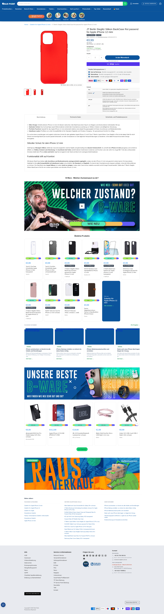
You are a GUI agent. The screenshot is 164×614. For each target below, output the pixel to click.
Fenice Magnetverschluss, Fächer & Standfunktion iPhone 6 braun (91, 311)
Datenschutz (28, 563)
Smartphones (41, 9)
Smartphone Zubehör (30, 518)
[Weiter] (137, 424)
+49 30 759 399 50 (120, 555)
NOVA (124, 275)
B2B (55, 563)
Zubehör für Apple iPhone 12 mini (40, 24)
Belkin (66, 315)
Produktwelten (7, 9)
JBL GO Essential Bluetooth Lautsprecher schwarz (81, 434)
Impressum (27, 558)
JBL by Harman (76, 437)
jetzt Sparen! (82, 449)
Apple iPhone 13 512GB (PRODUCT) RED (56, 434)
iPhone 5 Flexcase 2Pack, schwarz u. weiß (72, 312)
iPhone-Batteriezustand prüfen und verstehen (116, 510)
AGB (25, 555)
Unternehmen (58, 575)
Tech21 (27, 274)
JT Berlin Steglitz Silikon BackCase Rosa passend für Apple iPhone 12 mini (33, 313)
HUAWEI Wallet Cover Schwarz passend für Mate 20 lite (79, 524)
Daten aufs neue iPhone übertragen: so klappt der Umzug (119, 513)
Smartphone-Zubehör (30, 513)
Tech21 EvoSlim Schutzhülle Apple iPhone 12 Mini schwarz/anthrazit (50, 269)
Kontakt (56, 590)
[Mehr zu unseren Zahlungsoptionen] (105, 69)
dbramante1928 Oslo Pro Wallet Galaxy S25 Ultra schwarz (33, 435)
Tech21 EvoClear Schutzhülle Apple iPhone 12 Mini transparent (31, 269)
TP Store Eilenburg (59, 580)
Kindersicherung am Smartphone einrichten (116, 520)
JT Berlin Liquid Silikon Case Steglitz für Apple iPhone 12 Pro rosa (81, 521)
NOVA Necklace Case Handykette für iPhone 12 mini (91, 270)
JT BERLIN (67, 276)
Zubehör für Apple (29, 510)
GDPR (26, 573)
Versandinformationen (60, 558)
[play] (82, 206)
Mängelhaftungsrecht (30, 568)
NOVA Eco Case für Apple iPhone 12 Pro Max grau (78, 526)
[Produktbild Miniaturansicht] (27, 92)
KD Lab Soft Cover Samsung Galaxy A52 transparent (78, 516)
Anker (120, 437)
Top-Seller (97, 9)
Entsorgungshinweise (30, 565)
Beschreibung (41, 117)
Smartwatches (62, 9)
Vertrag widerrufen (32, 593)
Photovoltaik (86, 9)
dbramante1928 (30, 439)
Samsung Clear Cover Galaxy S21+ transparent (76, 538)
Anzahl (88, 53)
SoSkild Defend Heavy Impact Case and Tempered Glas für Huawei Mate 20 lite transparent (80, 513)
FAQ (55, 568)
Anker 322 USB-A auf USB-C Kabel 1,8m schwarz (128, 434)
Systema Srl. (87, 275)
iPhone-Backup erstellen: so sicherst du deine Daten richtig (120, 508)
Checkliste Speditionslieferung (32, 575)
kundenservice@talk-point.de (120, 559)
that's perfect (74, 9)
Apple (50, 437)
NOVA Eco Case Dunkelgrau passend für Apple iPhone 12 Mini (130, 270)
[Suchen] (125, 4)
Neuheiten (18, 9)
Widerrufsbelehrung (30, 560)
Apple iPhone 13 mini (30, 521)
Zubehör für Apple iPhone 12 (32, 508)
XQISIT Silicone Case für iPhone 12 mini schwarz (52, 312)
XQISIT (47, 315)
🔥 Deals (116, 9)
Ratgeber (56, 573)
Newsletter (57, 585)
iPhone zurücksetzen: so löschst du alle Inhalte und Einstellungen (121, 505)
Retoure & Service (59, 555)
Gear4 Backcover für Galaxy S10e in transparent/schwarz (79, 529)
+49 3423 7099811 (120, 570)
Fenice (85, 316)
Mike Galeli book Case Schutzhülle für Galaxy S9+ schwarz (80, 505)
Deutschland (131, 602)
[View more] (82, 383)
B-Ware (56, 565)
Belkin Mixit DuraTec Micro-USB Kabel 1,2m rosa (104, 434)
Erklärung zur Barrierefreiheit (32, 578)
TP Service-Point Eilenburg (61, 583)
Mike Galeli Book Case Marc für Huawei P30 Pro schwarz (79, 536)
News (26, 570)
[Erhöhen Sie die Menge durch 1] (101, 57)
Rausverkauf (107, 9)
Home (26, 24)
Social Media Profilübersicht (61, 578)
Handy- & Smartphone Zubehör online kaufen (36, 515)
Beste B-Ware (29, 9)
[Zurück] (27, 424)
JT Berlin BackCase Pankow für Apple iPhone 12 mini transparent (109, 271)
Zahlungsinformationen (60, 560)
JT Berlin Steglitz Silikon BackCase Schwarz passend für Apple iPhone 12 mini (72, 271)
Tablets (51, 9)
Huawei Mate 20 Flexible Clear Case (73, 519)
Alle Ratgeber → (135, 325)
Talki (55, 588)
